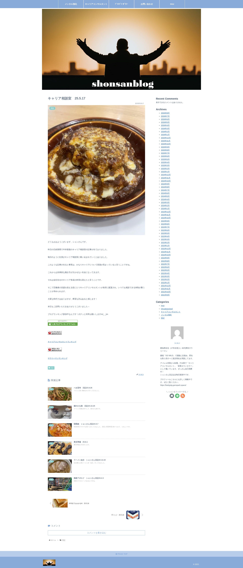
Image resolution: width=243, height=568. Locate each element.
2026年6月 (165, 119)
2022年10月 (166, 255)
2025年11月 (165, 141)
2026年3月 (165, 129)
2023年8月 (165, 224)
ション (177, 343)
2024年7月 (165, 190)
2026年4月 (165, 125)
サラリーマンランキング (57, 358)
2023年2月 (165, 243)
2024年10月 (166, 181)
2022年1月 (165, 283)
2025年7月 (165, 153)
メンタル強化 (166, 315)
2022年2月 (165, 279)
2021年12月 (166, 286)
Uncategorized (167, 309)
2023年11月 (165, 215)
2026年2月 (165, 132)
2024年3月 (165, 202)
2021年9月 (165, 295)
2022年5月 (165, 270)
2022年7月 (165, 264)
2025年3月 (165, 165)
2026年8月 (165, 113)
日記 (52, 368)
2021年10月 (166, 292)
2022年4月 (165, 273)
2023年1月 (165, 246)
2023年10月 (166, 218)
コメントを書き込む (96, 533)
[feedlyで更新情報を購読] (177, 396)
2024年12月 (166, 175)
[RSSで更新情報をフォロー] (182, 396)
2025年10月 (166, 144)
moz (162, 306)
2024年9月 (165, 184)
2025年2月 (165, 169)
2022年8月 (165, 261)
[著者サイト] (172, 396)
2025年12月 (166, 138)
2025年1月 (165, 172)
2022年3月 (165, 276)
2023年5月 (165, 233)
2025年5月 (165, 159)
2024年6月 (165, 193)
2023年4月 (165, 236)
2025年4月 (165, 162)
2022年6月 (165, 267)
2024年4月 (165, 199)
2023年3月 (165, 239)
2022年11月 (165, 252)
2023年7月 (165, 227)
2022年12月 (166, 249)
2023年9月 (165, 221)
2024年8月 (165, 187)
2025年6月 (165, 156)
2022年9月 (165, 258)
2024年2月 (165, 205)
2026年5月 (165, 122)
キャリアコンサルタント (170, 312)
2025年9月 (165, 147)
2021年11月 (165, 289)
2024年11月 (165, 178)
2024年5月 (165, 196)
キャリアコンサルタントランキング (62, 342)
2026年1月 (165, 135)
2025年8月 (165, 150)
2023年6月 (165, 230)
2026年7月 (165, 116)
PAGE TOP (122, 554)
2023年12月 (166, 212)
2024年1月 (165, 209)
